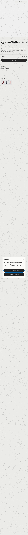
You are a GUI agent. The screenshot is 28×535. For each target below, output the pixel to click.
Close (23, 259)
